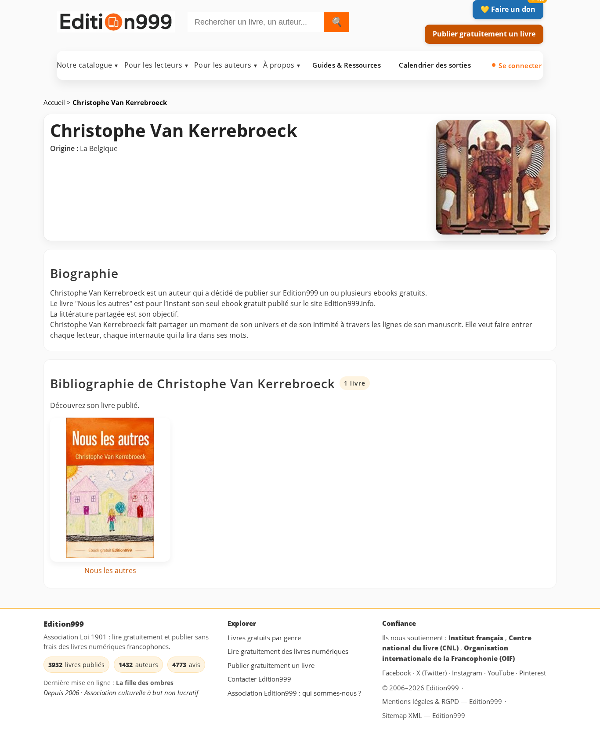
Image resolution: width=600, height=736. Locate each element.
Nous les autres (110, 570)
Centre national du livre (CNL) (456, 643)
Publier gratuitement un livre (484, 34)
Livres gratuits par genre (264, 637)
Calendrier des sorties (435, 65)
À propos (281, 65)
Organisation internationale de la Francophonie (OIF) (448, 653)
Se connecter (520, 65)
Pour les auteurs (225, 65)
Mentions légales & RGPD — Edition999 (442, 701)
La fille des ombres (144, 683)
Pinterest (532, 673)
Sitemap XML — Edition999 (423, 715)
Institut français (476, 637)
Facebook (397, 673)
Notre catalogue (87, 65)
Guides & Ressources (346, 65)
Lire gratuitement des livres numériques (288, 651)
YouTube (502, 673)
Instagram (468, 673)
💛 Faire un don (508, 9)
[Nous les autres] (110, 490)
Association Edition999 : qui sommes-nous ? (294, 693)
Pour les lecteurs (156, 65)
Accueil (55, 102)
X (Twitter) (432, 673)
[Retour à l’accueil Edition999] (116, 20)
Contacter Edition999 (259, 679)
